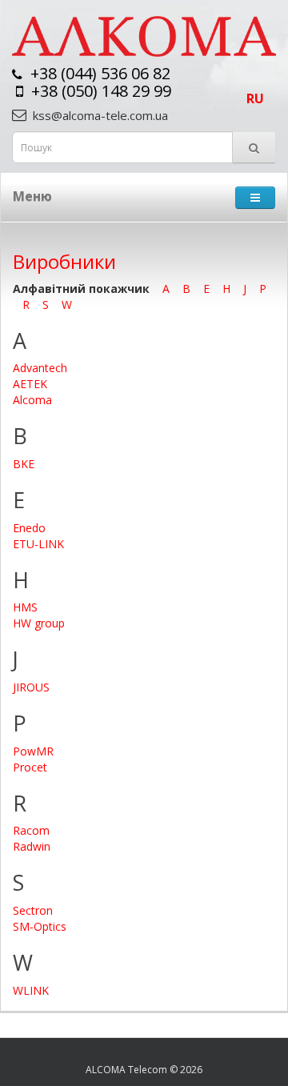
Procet (30, 767)
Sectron (33, 910)
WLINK (31, 990)
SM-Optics (39, 926)
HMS (25, 607)
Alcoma (32, 399)
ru (255, 98)
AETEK (30, 383)
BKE (23, 463)
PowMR (33, 751)
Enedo (29, 527)
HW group (39, 623)
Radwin (31, 846)
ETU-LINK (38, 543)
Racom (31, 830)
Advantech (40, 367)
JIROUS (31, 687)
